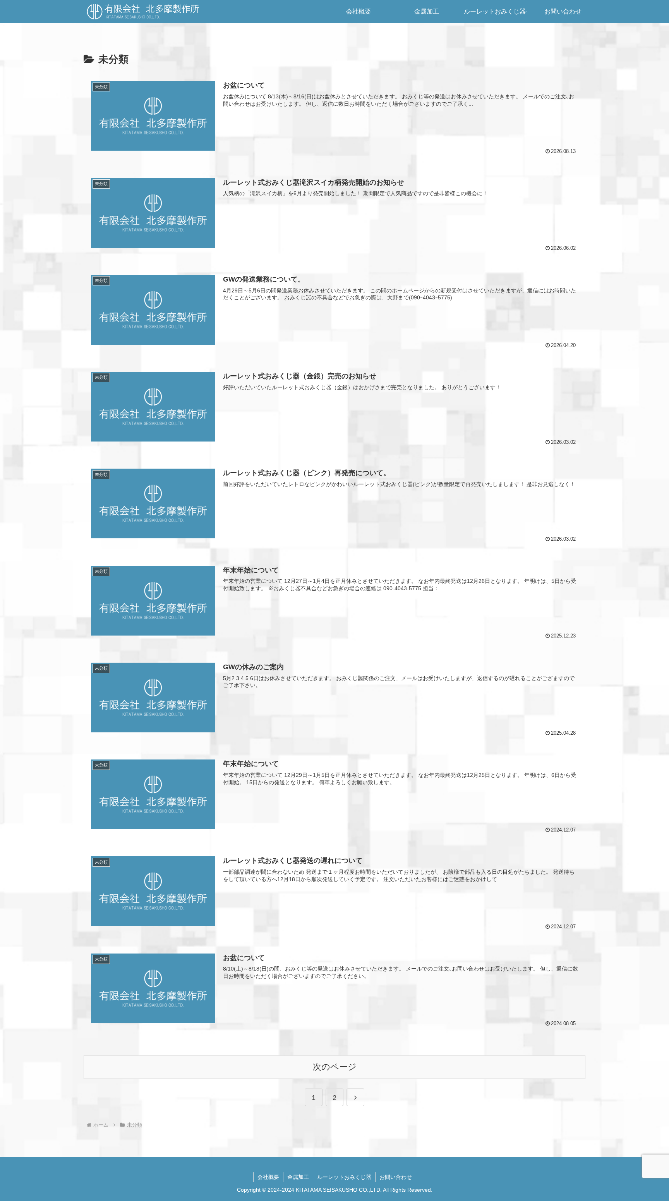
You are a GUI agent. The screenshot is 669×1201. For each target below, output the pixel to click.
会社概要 (268, 1177)
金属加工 (298, 1177)
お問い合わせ (395, 1177)
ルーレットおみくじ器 (344, 1177)
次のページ (335, 1067)
